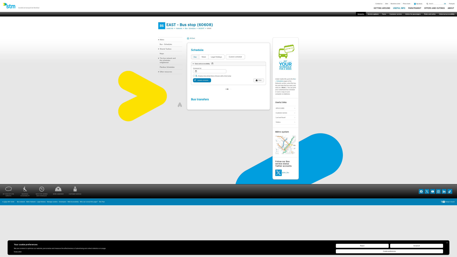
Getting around (382, 8)
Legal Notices (41, 202)
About (451, 8)
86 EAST (201, 28)
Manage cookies (52, 202)
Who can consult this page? (89, 202)
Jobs (386, 4)
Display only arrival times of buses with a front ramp (214, 76)
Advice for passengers (413, 14)
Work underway (58, 194)
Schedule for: (197, 68)
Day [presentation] (195, 57)
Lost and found (280, 117)
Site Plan (102, 202)
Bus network (21, 202)
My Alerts (419, 4)
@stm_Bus (285, 172)
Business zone (395, 4)
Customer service (396, 14)
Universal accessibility (447, 14)
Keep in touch (450, 202)
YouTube (432, 191)
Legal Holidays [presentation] (216, 57)
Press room (406, 4)
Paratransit (414, 8)
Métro (162, 40)
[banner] (21, 6)
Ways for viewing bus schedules (42, 194)
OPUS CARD (280, 108)
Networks (361, 14)
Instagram (438, 191)
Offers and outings (434, 8)
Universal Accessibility (25, 194)
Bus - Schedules (190, 28)
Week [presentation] (204, 57)
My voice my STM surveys (8, 194)
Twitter (427, 191)
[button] (235, 56)
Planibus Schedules (167, 67)
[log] (209, 71)
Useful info (399, 8)
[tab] (195, 56)
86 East (192, 38)
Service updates (373, 14)
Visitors (278, 122)
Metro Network (31, 202)
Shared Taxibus (165, 49)
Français (452, 4)
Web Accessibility (73, 202)
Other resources (166, 72)
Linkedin (444, 191)
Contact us (378, 4)
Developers (62, 202)
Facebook (421, 191)
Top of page (180, 104)
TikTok (449, 191)
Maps (162, 53)
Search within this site (427, 3)
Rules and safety (430, 14)
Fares (384, 14)
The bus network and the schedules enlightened (168, 60)
